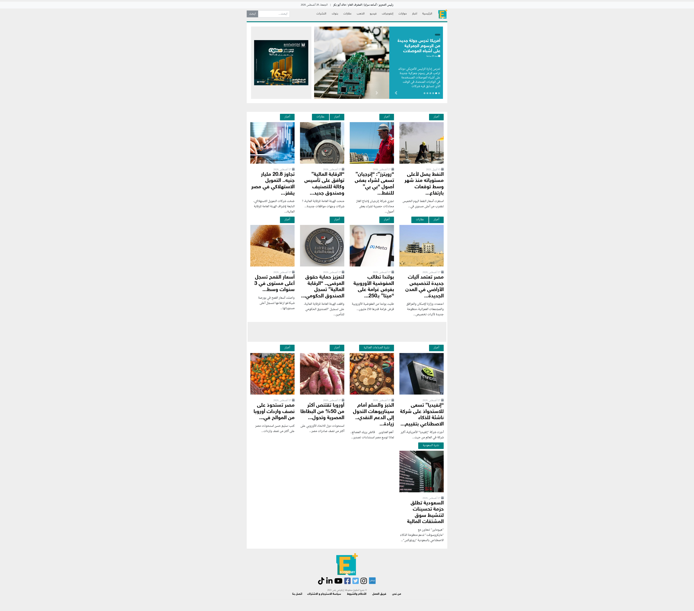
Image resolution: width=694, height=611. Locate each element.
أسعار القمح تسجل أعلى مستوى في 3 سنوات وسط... (274, 283)
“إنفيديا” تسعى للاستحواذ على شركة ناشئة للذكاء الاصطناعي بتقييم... (422, 414)
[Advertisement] (347, 332)
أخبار (414, 14)
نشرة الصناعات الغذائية (376, 347)
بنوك (335, 14)
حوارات (403, 14)
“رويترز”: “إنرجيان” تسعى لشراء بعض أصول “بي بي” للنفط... (374, 184)
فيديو (373, 14)
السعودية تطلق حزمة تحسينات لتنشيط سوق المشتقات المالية (425, 512)
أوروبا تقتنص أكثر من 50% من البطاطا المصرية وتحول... (322, 411)
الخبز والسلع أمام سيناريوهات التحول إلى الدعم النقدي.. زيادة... (373, 414)
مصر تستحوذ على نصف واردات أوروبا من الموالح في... (274, 411)
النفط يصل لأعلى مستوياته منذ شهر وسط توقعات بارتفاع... (424, 184)
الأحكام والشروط (356, 594)
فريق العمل (379, 594)
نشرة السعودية (431, 445)
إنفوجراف (387, 14)
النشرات (321, 14)
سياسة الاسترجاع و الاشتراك (324, 594)
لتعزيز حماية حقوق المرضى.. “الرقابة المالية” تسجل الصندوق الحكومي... (322, 286)
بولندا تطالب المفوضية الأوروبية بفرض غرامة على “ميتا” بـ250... (374, 286)
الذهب (361, 14)
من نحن (396, 594)
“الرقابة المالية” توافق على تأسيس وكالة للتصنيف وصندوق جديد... (324, 184)
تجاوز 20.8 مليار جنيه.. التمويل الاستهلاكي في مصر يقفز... (273, 184)
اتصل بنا (297, 594)
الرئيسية (427, 14)
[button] (376, 93)
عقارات (347, 14)
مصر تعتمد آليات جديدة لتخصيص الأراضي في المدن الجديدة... (424, 286)
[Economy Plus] (442, 14)
